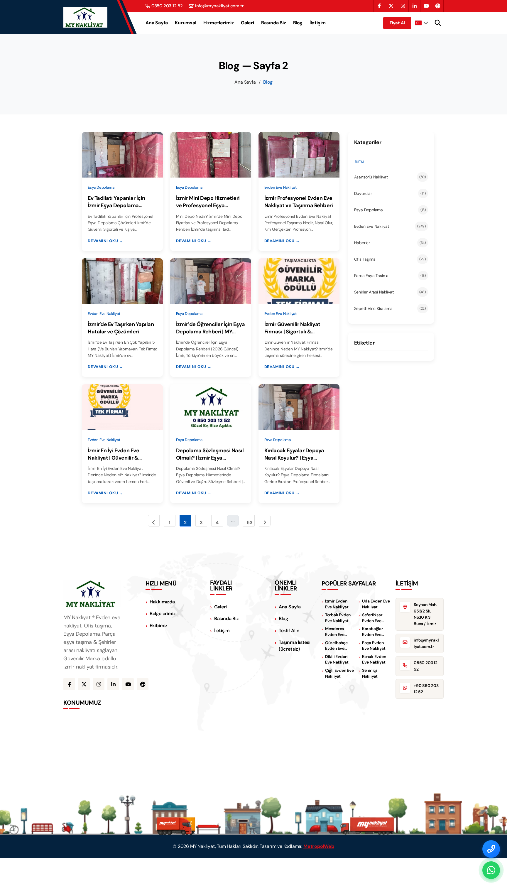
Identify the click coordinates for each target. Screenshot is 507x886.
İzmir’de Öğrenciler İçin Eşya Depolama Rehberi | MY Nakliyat (210, 328)
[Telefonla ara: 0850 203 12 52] (491, 849)
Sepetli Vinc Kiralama (390, 308)
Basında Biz (273, 23)
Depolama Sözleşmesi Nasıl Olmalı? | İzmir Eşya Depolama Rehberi (210, 454)
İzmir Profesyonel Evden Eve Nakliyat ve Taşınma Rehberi (298, 202)
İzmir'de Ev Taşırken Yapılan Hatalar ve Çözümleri (121, 328)
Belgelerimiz (163, 613)
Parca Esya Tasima (390, 275)
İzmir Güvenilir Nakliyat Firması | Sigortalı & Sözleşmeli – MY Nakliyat (294, 328)
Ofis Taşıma (390, 259)
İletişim (318, 23)
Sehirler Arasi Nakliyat (390, 292)
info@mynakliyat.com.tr (219, 6)
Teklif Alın (289, 630)
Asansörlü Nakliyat (390, 177)
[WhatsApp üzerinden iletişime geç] (491, 870)
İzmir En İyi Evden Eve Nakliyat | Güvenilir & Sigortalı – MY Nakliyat (115, 454)
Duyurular (390, 193)
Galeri (247, 23)
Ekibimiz (159, 625)
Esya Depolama (390, 209)
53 (250, 522)
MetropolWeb (318, 846)
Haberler (390, 242)
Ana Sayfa (157, 23)
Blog (297, 23)
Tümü (359, 161)
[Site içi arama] (438, 23)
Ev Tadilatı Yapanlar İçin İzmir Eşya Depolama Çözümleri (116, 202)
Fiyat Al (397, 23)
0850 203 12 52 (167, 6)
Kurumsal (185, 23)
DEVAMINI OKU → (105, 240)
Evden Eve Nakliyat (390, 226)
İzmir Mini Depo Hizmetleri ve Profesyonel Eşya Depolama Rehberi (208, 202)
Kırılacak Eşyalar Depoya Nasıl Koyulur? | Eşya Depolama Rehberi (294, 454)
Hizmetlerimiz (218, 23)
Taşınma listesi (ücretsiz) (294, 645)
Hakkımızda (162, 602)
